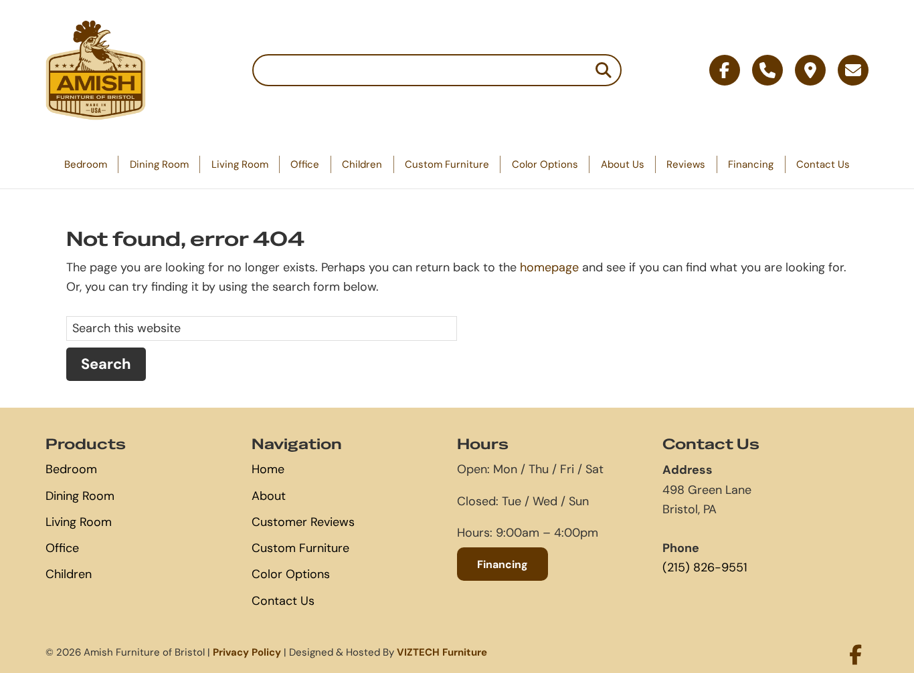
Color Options (545, 164)
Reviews (685, 164)
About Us (622, 164)
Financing (750, 164)
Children (362, 164)
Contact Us (823, 164)
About (269, 496)
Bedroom (85, 164)
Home (268, 469)
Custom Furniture (447, 164)
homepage (549, 267)
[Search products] (603, 70)
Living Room (239, 164)
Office (304, 164)
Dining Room (159, 164)
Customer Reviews (303, 522)
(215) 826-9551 (704, 567)
